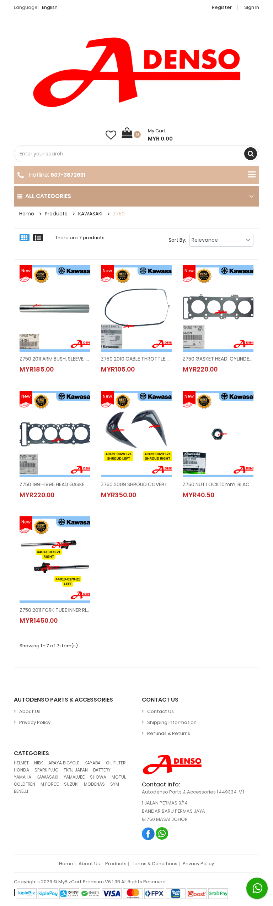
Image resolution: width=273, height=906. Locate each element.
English (50, 7)
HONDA (21, 770)
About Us (30, 711)
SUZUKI (71, 784)
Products (56, 213)
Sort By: (177, 239)
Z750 (119, 213)
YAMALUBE (74, 777)
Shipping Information (172, 722)
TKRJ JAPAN (76, 770)
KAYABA (93, 763)
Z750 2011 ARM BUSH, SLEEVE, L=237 (55, 358)
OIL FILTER (115, 763)
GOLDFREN (24, 784)
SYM (114, 784)
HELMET (21, 763)
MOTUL (119, 777)
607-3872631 (67, 175)
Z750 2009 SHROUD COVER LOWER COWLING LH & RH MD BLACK (136, 484)
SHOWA (98, 777)
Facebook (148, 833)
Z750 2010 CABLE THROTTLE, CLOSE (136, 358)
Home (26, 213)
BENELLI (21, 791)
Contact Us (160, 711)
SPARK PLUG (46, 770)
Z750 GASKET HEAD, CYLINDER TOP (218, 358)
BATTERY (102, 770)
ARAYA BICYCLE (63, 763)
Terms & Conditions (154, 864)
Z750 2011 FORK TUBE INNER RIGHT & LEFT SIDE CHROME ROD (55, 610)
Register (222, 7)
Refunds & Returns (168, 733)
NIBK (38, 763)
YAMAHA (22, 777)
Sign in (251, 7)
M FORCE (50, 784)
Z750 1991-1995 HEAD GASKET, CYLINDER (55, 484)
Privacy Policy (34, 722)
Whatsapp (162, 833)
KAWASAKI (90, 213)
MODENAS (94, 784)
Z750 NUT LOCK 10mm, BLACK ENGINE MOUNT (218, 484)
